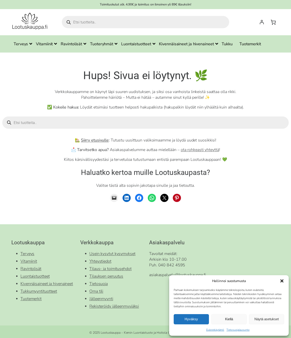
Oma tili (96, 291)
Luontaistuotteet (35, 276)
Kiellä (229, 319)
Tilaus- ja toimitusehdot (110, 268)
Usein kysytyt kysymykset (112, 253)
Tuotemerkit (31, 298)
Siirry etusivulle (95, 140)
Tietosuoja (98, 283)
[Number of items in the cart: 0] (273, 22)
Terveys (27, 253)
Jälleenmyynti (101, 298)
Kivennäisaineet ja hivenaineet (46, 283)
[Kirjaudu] (261, 22)
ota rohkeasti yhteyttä (200, 149)
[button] (282, 281)
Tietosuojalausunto (237, 330)
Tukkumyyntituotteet (38, 291)
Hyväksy (191, 319)
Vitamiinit (28, 261)
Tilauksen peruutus (106, 276)
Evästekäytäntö (215, 330)
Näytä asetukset (266, 319)
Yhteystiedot (100, 261)
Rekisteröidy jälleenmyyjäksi (114, 306)
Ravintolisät (30, 268)
